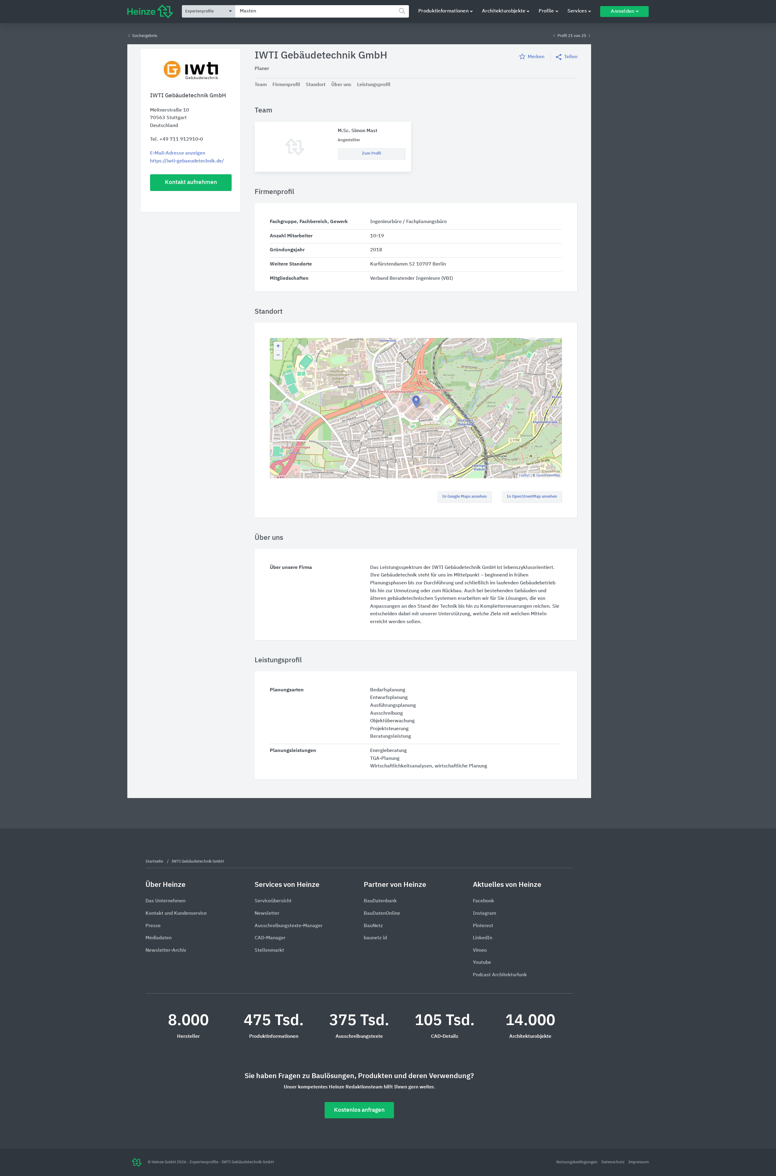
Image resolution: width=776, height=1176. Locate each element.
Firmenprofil (286, 84)
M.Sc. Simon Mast (357, 131)
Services (577, 11)
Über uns (341, 84)
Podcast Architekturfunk (500, 975)
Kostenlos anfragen (359, 1110)
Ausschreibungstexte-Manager (289, 926)
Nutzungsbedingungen (577, 1162)
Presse (153, 926)
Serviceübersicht (273, 901)
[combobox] (322, 11)
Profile (546, 11)
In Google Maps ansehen (464, 497)
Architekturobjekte (503, 11)
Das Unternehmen (166, 901)
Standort (316, 84)
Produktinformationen (443, 11)
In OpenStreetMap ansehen (532, 497)
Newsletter (267, 913)
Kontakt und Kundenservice (176, 913)
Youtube (482, 962)
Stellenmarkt (269, 950)
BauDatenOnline (382, 913)
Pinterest (483, 926)
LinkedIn (482, 938)
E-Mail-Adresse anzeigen (177, 153)
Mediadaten (159, 938)
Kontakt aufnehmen (191, 182)
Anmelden (622, 11)
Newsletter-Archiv (166, 950)
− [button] (278, 355)
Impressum (638, 1162)
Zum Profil (371, 153)
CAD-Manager (270, 938)
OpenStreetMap (548, 475)
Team (261, 84)
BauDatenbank (380, 901)
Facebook (483, 901)
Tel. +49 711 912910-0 (176, 139)
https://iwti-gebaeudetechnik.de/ (187, 161)
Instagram (484, 913)
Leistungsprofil (373, 84)
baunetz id (375, 938)
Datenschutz (613, 1162)
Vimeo (480, 950)
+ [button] (278, 346)
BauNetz (373, 926)
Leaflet (524, 475)
